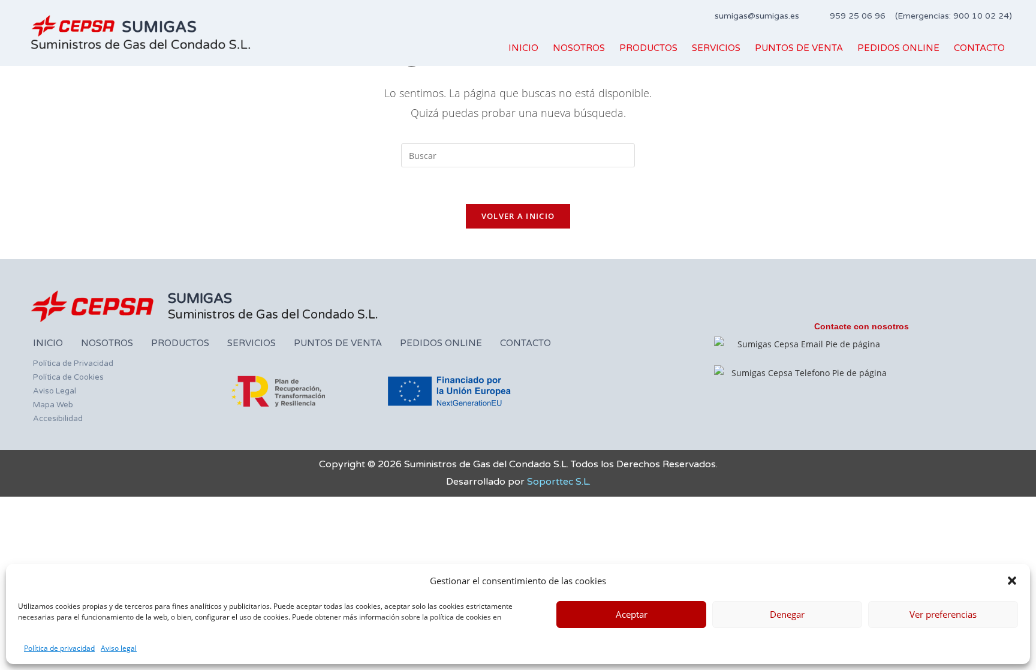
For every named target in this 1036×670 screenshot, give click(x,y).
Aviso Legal (54, 391)
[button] (1012, 581)
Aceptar (632, 614)
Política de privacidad (59, 648)
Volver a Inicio (518, 216)
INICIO (523, 48)
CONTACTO (979, 48)
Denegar (787, 614)
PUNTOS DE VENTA (799, 48)
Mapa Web (53, 405)
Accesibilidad (58, 418)
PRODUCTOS (648, 48)
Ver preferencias (943, 614)
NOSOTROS (579, 48)
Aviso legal (119, 648)
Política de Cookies (68, 377)
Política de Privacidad (73, 363)
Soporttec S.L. (559, 482)
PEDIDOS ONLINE (898, 48)
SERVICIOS (716, 48)
